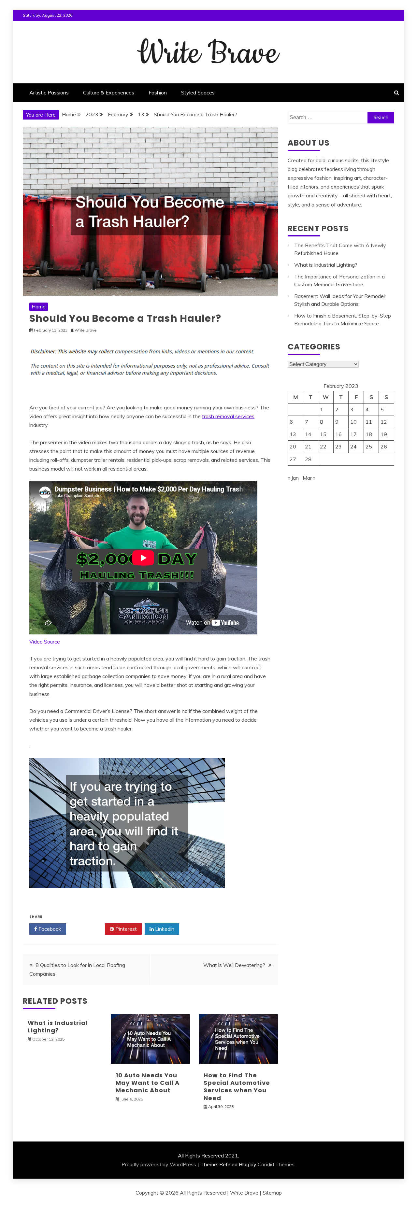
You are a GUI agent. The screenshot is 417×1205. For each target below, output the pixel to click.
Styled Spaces (198, 92)
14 (308, 434)
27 (293, 459)
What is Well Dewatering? (234, 965)
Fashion (158, 92)
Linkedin (164, 929)
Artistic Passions (49, 92)
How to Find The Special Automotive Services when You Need (237, 1086)
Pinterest (125, 929)
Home (39, 306)
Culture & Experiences (108, 92)
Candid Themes (276, 1164)
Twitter (88, 929)
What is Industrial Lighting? (58, 1026)
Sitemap (272, 1192)
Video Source (44, 641)
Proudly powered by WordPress (159, 1164)
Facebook (49, 929)
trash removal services (228, 416)
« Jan (293, 478)
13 (293, 434)
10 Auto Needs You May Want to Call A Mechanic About (148, 1083)
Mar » (309, 478)
